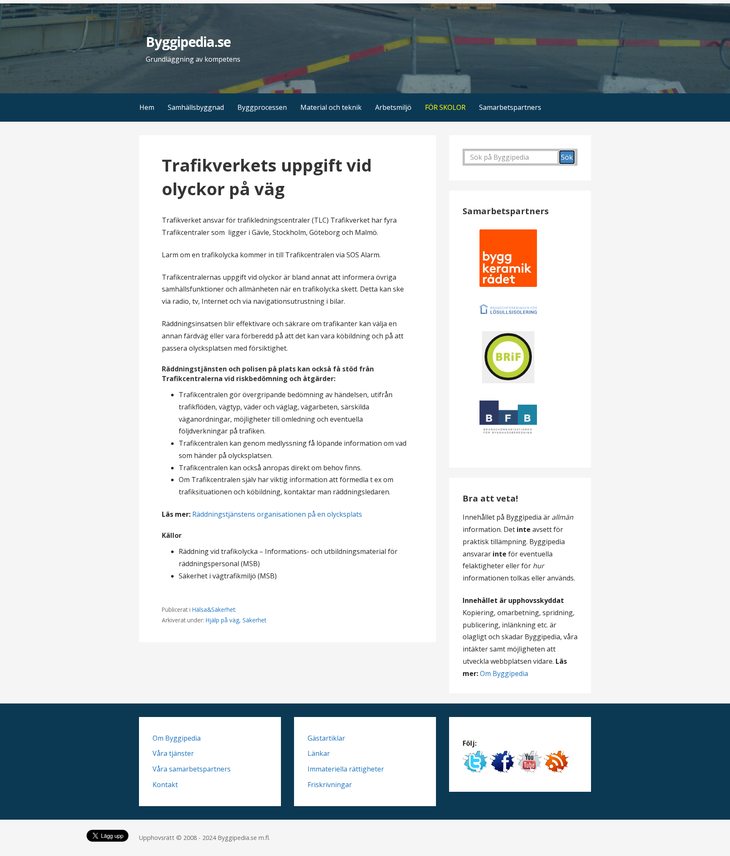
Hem (146, 107)
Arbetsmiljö (393, 107)
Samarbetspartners (510, 107)
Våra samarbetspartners (192, 769)
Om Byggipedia (504, 673)
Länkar (319, 753)
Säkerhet (254, 620)
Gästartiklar (326, 738)
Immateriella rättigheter (346, 769)
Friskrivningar (330, 784)
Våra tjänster (173, 753)
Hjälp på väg (222, 620)
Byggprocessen (262, 107)
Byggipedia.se (188, 42)
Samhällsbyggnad (196, 107)
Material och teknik (331, 107)
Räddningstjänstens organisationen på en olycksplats (277, 514)
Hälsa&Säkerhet (213, 609)
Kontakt (165, 784)
